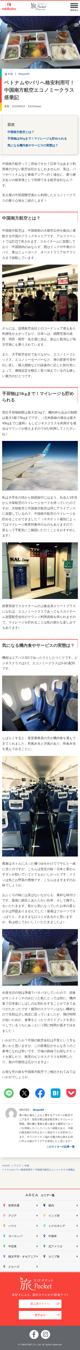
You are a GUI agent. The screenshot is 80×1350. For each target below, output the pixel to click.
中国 (10, 74)
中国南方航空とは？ (20, 132)
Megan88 (23, 74)
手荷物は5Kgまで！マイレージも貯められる (37, 138)
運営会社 (40, 1315)
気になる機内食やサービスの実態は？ (32, 145)
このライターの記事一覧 (61, 1146)
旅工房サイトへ (40, 1303)
